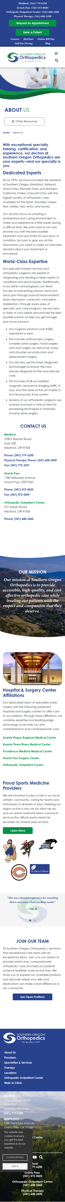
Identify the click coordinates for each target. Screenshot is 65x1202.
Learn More (17, 830)
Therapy (9, 1067)
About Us (10, 1052)
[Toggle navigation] (56, 53)
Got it (15, 1166)
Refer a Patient (32, 32)
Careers (15, 39)
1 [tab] (30, 920)
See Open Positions (32, 996)
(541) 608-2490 (42, 16)
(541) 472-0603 (39, 7)
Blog (47, 43)
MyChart (28, 39)
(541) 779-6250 (38, 3)
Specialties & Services (18, 1062)
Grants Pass (12, 473)
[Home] (26, 57)
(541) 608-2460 (50, 12)
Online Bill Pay (45, 39)
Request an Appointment (32, 23)
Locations (10, 1072)
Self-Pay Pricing (23, 43)
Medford (10, 434)
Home (6, 132)
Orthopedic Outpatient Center (24, 502)
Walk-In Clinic (13, 1082)
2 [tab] (34, 920)
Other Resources (26, 121)
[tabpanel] (32, 903)
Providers (10, 1057)
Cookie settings (15, 1157)
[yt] (35, 1157)
